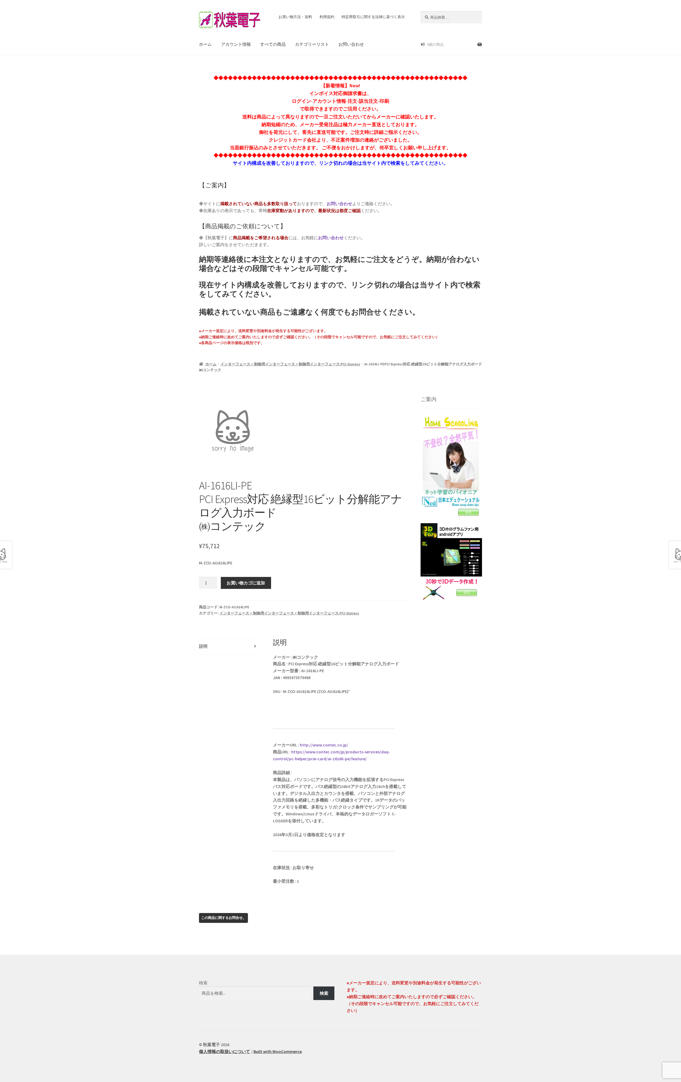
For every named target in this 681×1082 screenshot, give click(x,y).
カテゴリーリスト (312, 44)
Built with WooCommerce (278, 1051)
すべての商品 (273, 44)
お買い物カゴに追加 (246, 582)
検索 (203, 982)
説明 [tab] (203, 646)
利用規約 (326, 16)
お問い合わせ (351, 44)
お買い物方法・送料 (295, 16)
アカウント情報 (236, 44)
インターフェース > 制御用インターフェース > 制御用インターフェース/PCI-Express (290, 364)
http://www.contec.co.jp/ (324, 745)
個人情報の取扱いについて (224, 1051)
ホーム (205, 44)
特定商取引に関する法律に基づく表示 (373, 16)
